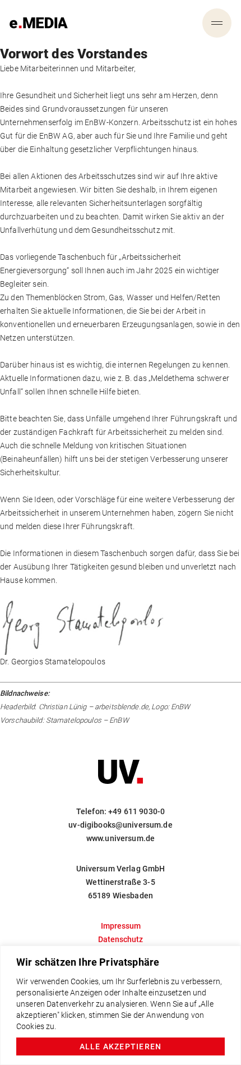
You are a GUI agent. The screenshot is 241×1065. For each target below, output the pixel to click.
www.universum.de (120, 838)
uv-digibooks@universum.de (120, 824)
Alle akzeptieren (121, 1046)
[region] (120, 1005)
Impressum (121, 925)
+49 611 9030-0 (136, 811)
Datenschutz (120, 939)
